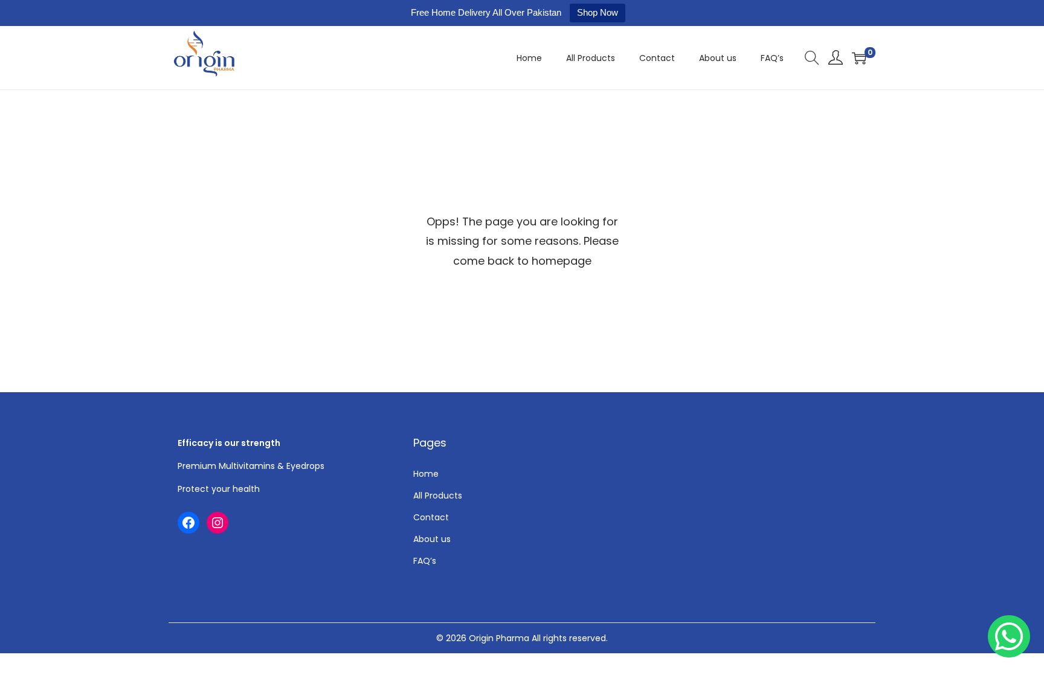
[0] (859, 58)
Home (426, 474)
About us (432, 539)
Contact (431, 517)
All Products (437, 495)
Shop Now (597, 12)
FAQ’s (424, 561)
